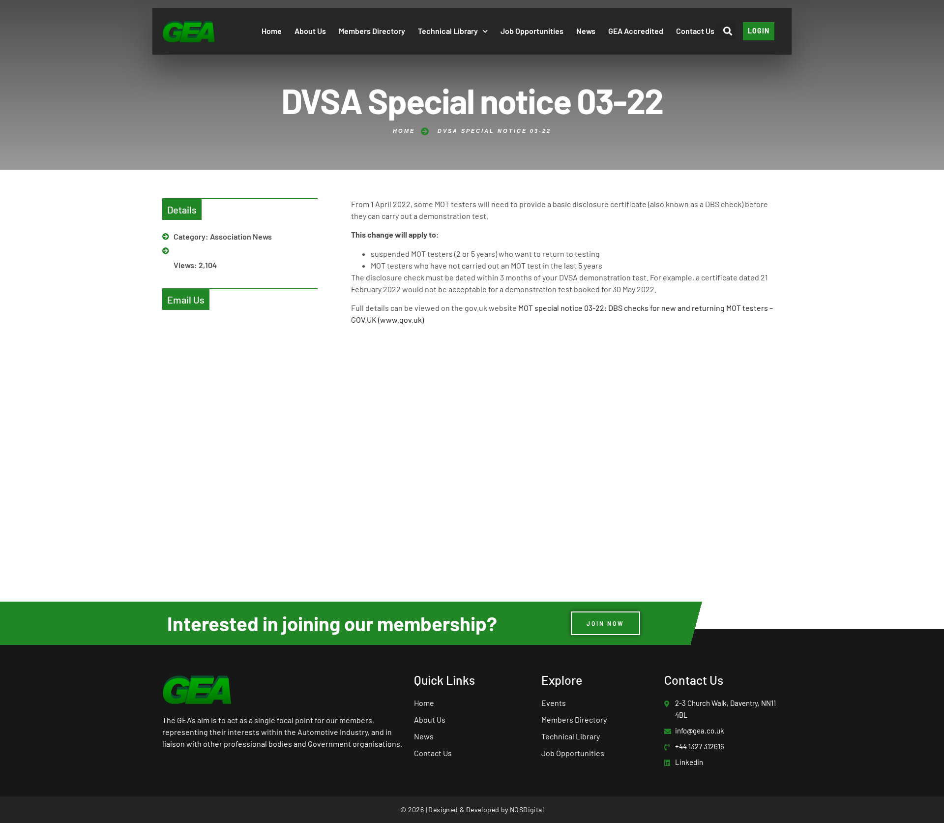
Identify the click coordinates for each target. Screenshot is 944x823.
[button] (727, 31)
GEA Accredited (635, 30)
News (585, 30)
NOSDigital (527, 809)
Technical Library (448, 30)
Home (272, 30)
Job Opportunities (532, 30)
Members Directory (372, 30)
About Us (310, 30)
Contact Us (695, 30)
